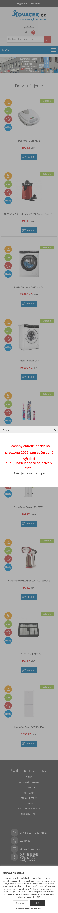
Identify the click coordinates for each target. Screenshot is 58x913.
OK (37, 902)
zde (41, 908)
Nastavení (20, 903)
